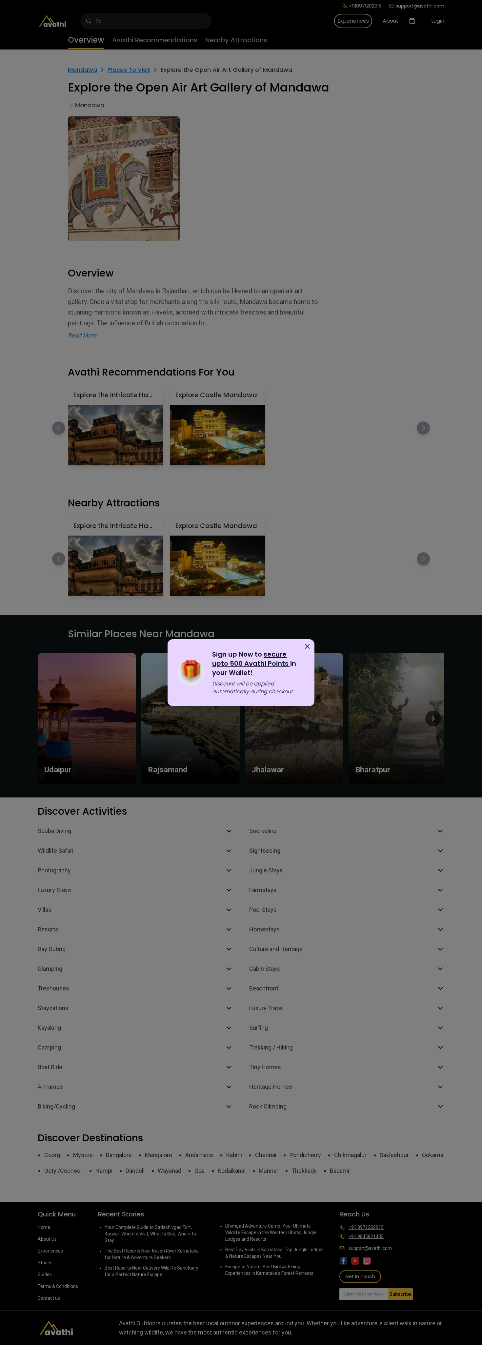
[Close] (307, 646)
